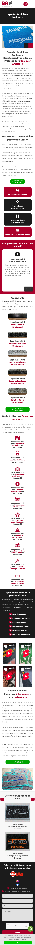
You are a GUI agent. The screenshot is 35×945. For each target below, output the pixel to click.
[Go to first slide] (30, 289)
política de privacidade (20, 939)
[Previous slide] (26, 45)
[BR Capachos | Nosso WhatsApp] (30, 929)
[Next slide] (30, 45)
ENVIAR (17, 932)
